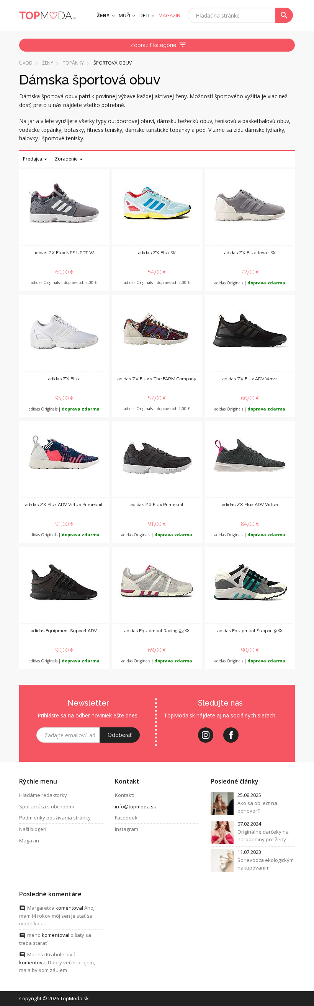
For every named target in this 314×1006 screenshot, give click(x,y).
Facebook (126, 817)
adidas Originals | (249, 283)
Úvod (26, 63)
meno (34, 934)
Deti (144, 15)
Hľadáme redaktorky (43, 795)
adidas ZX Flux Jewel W (250, 252)
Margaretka (40, 907)
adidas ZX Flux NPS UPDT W (64, 252)
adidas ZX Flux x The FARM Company (157, 378)
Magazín (29, 840)
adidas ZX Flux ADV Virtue (250, 504)
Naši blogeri (32, 829)
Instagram (126, 829)
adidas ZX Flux (64, 378)
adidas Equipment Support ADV (64, 630)
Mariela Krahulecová (51, 954)
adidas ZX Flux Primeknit (157, 504)
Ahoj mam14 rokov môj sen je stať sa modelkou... (57, 915)
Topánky (73, 63)
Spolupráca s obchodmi (46, 806)
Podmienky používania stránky (55, 817)
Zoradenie (67, 159)
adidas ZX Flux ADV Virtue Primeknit (64, 504)
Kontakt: (124, 795)
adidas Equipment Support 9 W (250, 630)
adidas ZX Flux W (157, 252)
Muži (124, 15)
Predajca (33, 159)
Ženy (103, 15)
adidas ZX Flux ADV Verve (249, 378)
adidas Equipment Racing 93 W (157, 630)
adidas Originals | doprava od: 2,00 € (64, 282)
